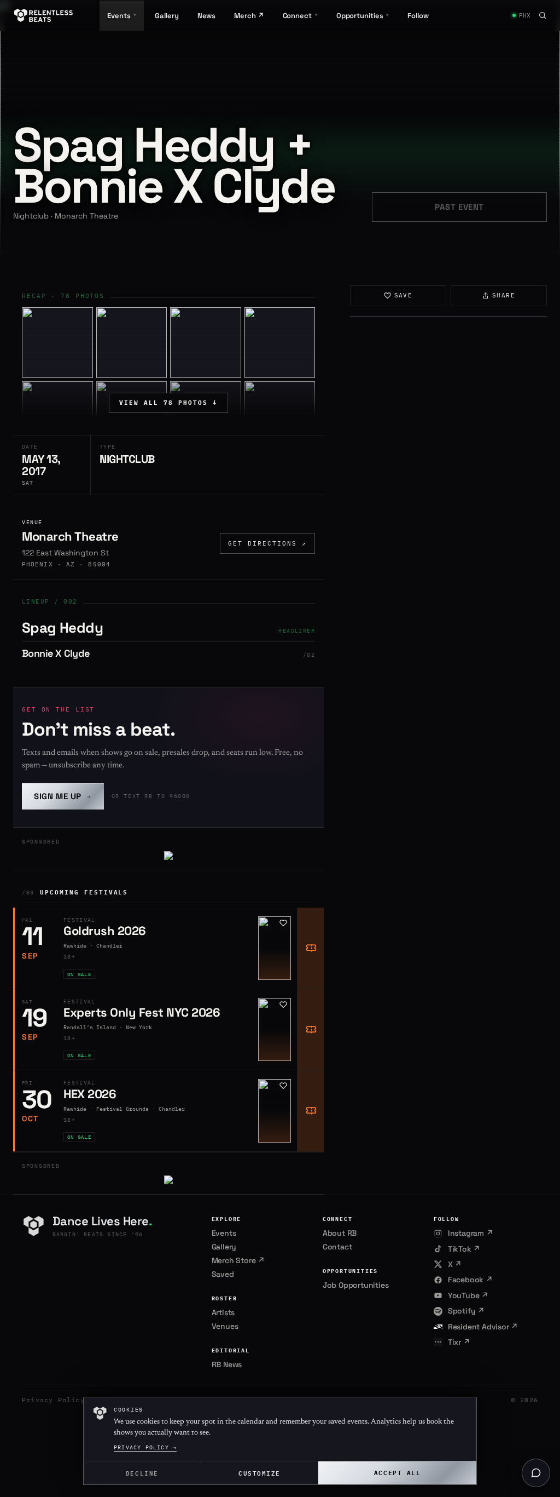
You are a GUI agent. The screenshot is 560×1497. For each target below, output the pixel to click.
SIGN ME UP (63, 796)
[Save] (283, 923)
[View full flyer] (448, 316)
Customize (259, 1472)
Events (224, 1233)
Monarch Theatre (70, 536)
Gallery (166, 15)
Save (403, 295)
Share (503, 295)
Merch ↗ (249, 15)
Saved (223, 1274)
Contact (337, 1247)
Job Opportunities (356, 1285)
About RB (340, 1233)
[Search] (542, 15)
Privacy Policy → (145, 1447)
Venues (225, 1326)
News (206, 15)
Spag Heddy (62, 627)
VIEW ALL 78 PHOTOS (168, 402)
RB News (227, 1364)
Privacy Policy (53, 1400)
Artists (223, 1312)
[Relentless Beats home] (43, 15)
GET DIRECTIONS (267, 543)
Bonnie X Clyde (56, 653)
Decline (142, 1472)
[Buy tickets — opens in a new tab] (311, 948)
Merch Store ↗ (238, 1260)
